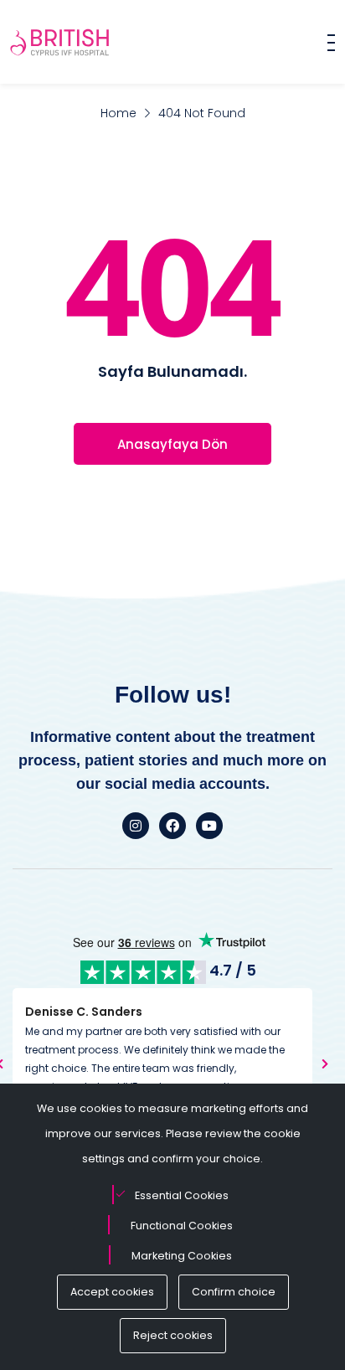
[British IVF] (60, 41)
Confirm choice (233, 1292)
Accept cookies (112, 1292)
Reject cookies (173, 1335)
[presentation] (324, 1063)
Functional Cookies (182, 1225)
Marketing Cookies (181, 1256)
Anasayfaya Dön (172, 444)
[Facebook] (172, 825)
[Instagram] (135, 825)
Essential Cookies (182, 1195)
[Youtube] (209, 825)
